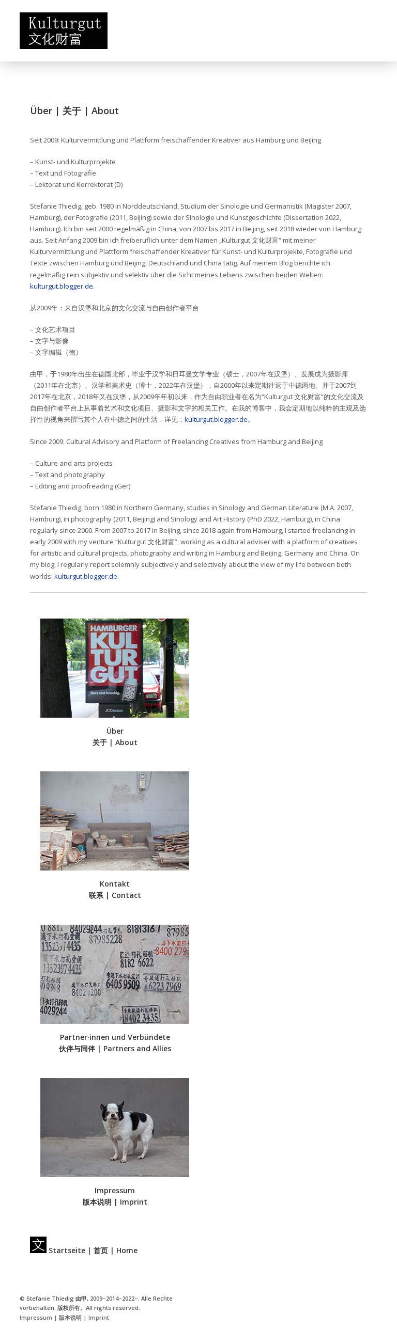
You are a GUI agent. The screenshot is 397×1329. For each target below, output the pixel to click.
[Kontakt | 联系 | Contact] (114, 821)
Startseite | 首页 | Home (93, 1250)
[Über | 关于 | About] (114, 668)
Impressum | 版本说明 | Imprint (64, 1317)
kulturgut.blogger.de (61, 286)
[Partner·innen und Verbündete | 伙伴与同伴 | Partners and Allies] (114, 974)
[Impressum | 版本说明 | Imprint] (114, 1127)
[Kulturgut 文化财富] (64, 30)
